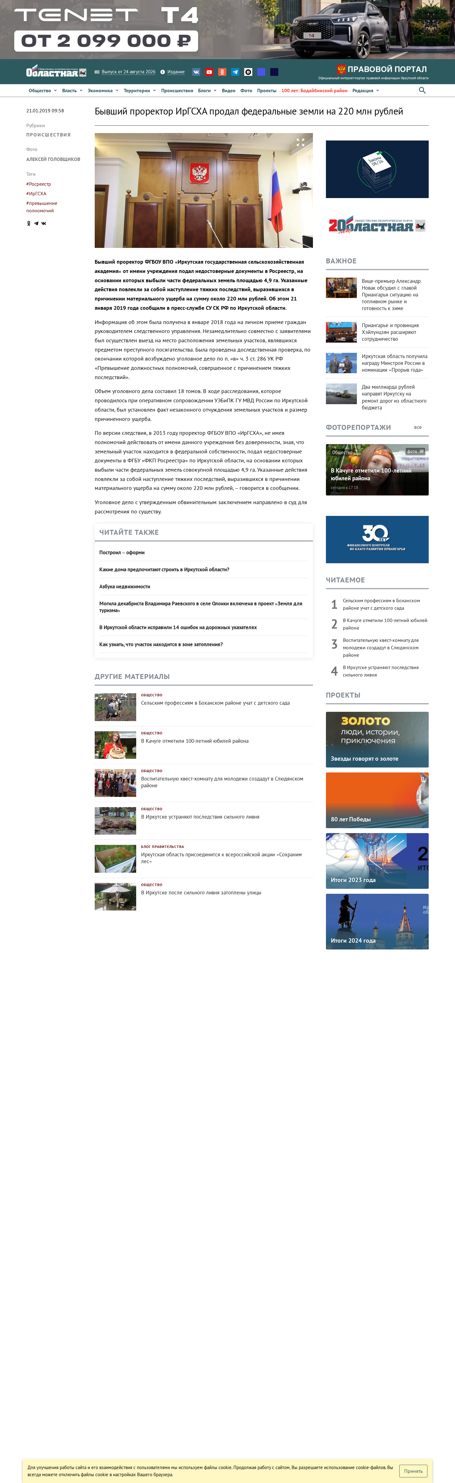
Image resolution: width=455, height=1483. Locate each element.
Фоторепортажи (358, 427)
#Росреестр (38, 184)
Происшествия (48, 135)
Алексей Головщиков (53, 159)
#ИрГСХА (36, 193)
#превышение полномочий (41, 207)
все (418, 427)
